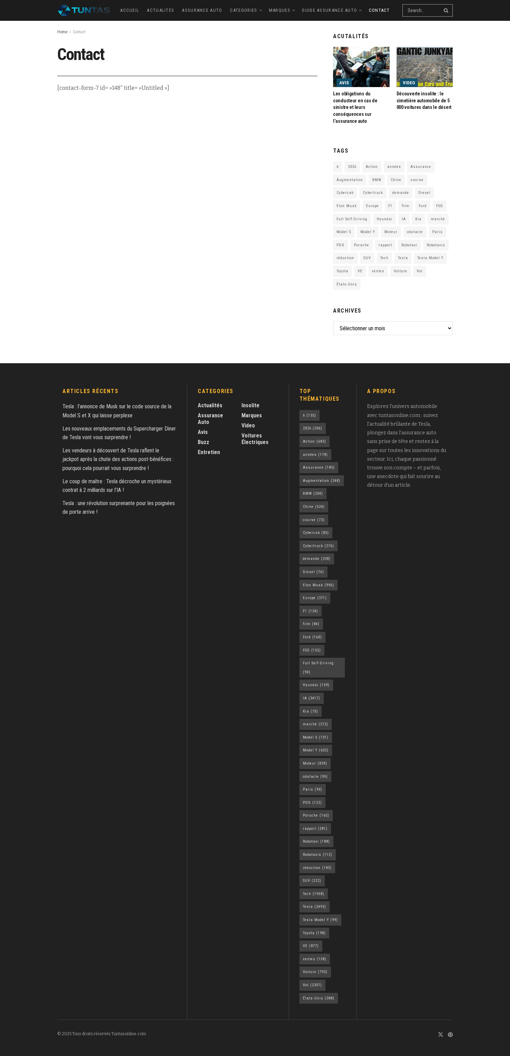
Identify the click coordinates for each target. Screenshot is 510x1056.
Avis (344, 82)
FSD (439, 206)
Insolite (250, 405)
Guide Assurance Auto (329, 10)
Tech (384, 258)
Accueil (129, 10)
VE (360, 271)
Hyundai (384, 219)
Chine (396, 180)
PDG (341, 245)
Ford (423, 206)
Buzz (203, 442)
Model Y (367, 232)
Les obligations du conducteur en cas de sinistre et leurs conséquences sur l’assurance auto (355, 107)
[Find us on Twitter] (440, 1035)
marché (438, 219)
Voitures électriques (255, 438)
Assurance (420, 166)
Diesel (424, 192)
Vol (420, 271)
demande (400, 192)
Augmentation (350, 180)
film (405, 206)
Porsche (361, 245)
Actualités (160, 10)
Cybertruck (373, 192)
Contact (379, 10)
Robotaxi (409, 245)
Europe (372, 206)
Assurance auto (202, 10)
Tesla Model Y (430, 258)
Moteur (391, 232)
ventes (378, 271)
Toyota (342, 271)
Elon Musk (347, 206)
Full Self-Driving (352, 219)
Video (409, 82)
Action (372, 166)
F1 (390, 206)
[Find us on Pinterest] (450, 1035)
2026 (352, 166)
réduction (345, 258)
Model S (344, 232)
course (417, 180)
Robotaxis (436, 245)
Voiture (400, 271)
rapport (385, 245)
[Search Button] (446, 10)
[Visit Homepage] (83, 10)
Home (62, 31)
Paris (437, 232)
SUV (367, 258)
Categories (243, 10)
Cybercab (345, 192)
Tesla (403, 258)
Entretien (209, 452)
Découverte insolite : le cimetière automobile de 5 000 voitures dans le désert (424, 100)
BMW (376, 180)
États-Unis (347, 284)
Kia (418, 219)
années (394, 166)
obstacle (415, 232)
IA (404, 219)
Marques (279, 10)
